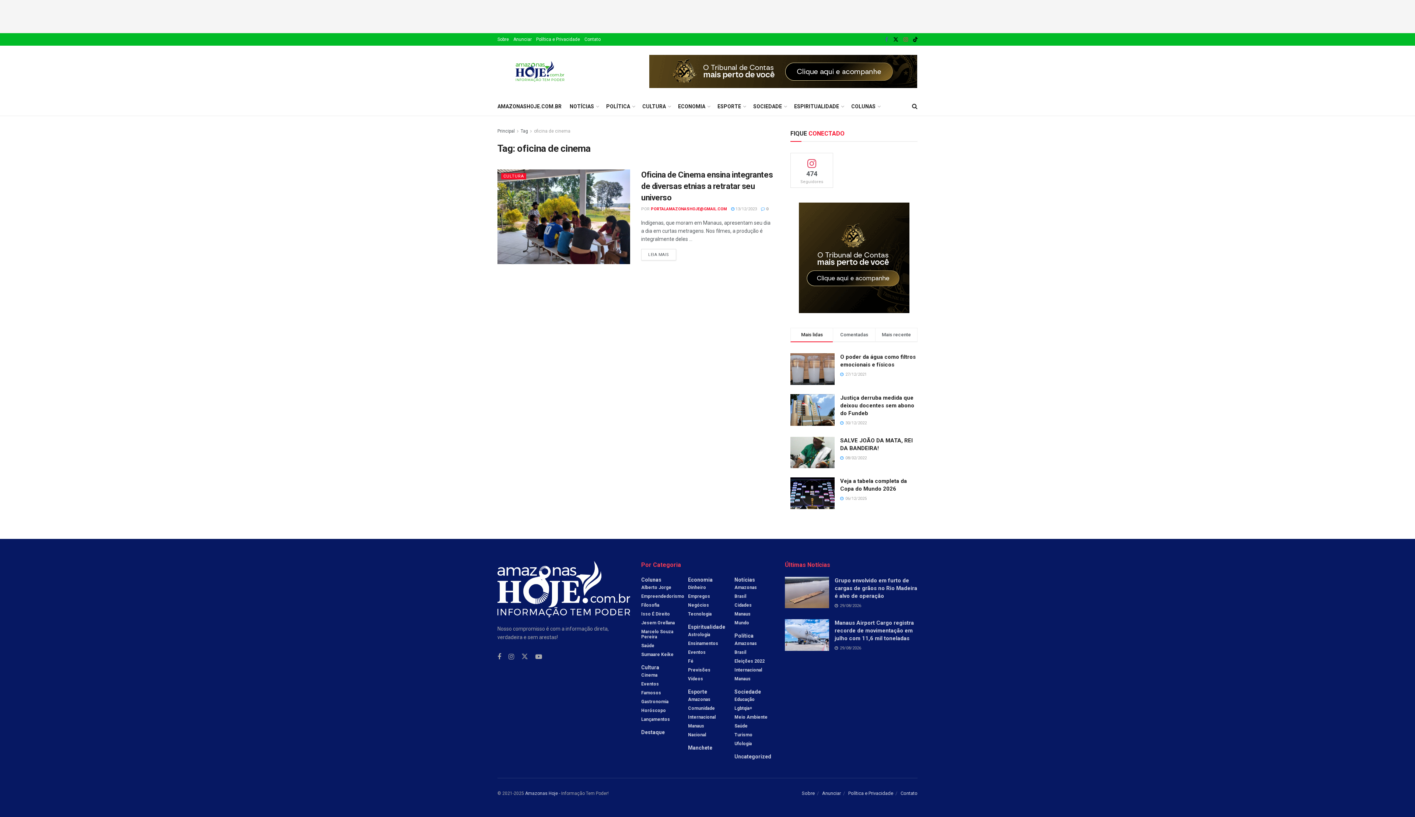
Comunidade (701, 708)
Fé (690, 661)
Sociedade (767, 106)
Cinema (649, 675)
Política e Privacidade (558, 39)
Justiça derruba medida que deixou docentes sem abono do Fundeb (877, 406)
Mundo (741, 622)
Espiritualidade (816, 106)
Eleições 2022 (749, 661)
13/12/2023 (745, 209)
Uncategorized (752, 757)
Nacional (697, 734)
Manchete (700, 748)
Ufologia (743, 743)
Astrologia (699, 634)
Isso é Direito (655, 614)
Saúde (647, 645)
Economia (691, 106)
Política (618, 106)
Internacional (702, 717)
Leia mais (662, 253)
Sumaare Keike (657, 654)
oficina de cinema (552, 131)
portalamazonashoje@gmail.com (689, 209)
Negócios (698, 605)
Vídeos (695, 678)
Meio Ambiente (751, 717)
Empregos (699, 596)
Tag (524, 131)
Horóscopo (653, 710)
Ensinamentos (703, 643)
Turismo (743, 734)
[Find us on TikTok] (915, 40)
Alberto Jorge (656, 587)
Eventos (650, 684)
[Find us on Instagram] (906, 39)
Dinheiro (697, 587)
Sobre (503, 39)
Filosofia (650, 605)
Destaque (653, 732)
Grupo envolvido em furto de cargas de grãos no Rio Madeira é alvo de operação (876, 588)
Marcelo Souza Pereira (657, 634)
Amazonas (699, 699)
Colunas (863, 106)
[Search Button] (915, 106)
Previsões (699, 670)
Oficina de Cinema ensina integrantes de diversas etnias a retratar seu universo (707, 186)
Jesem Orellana (658, 622)
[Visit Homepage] (540, 71)
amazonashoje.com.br (529, 106)
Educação (744, 699)
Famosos (651, 692)
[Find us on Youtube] (538, 657)
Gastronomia (654, 701)
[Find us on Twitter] (895, 39)
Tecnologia (700, 614)
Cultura (654, 106)
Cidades (743, 605)
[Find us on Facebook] (886, 39)
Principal (506, 131)
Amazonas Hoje (541, 793)
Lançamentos (655, 719)
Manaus (696, 726)
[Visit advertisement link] (783, 71)
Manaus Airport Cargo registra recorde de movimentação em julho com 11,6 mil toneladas (874, 631)
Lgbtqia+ (743, 708)
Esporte (729, 106)
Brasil (740, 596)
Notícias (582, 106)
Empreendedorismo (662, 596)
